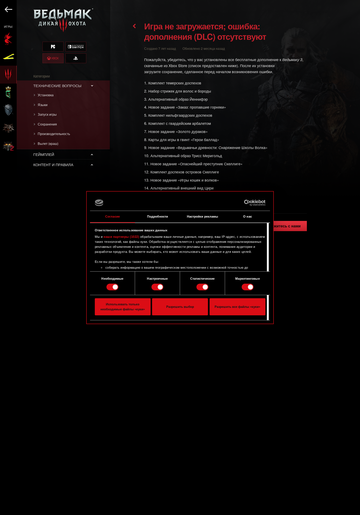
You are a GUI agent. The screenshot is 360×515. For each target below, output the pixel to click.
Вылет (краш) (48, 143)
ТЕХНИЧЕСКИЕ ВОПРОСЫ (57, 85)
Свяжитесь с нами (283, 226)
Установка (46, 95)
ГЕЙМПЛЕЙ (43, 154)
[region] (55, 257)
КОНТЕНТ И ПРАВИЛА (53, 164)
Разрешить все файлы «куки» (237, 306)
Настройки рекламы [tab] (202, 216)
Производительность (54, 133)
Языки (43, 104)
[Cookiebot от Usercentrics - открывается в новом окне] (247, 203)
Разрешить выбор (180, 306)
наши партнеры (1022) (121, 236)
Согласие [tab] (112, 216)
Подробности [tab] (157, 216)
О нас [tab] (247, 216)
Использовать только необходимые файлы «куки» (122, 306)
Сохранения (47, 124)
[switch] (157, 287)
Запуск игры (47, 114)
